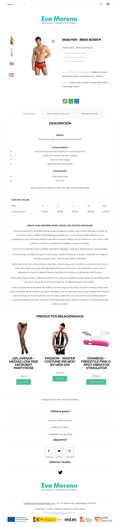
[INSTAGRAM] (70, 451)
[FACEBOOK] (49, 451)
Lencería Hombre (70, 76)
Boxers (104, 72)
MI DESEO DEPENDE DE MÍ (60, 420)
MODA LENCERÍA (87, 76)
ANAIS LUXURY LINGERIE (80, 82)
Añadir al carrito (96, 382)
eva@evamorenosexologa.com (39, 503)
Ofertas (99, 76)
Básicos (96, 72)
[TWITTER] (59, 451)
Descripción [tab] (29, 113)
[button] (53, 41)
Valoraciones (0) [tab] (89, 113)
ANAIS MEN (96, 82)
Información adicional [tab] (58, 113)
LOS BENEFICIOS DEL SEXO (60, 434)
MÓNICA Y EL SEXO (60, 427)
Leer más (23, 382)
